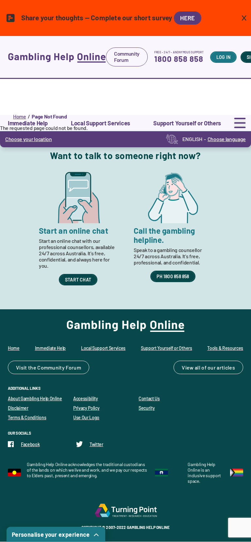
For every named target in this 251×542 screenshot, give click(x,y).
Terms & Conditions (27, 417)
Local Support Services (103, 348)
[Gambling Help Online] (57, 57)
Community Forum (127, 56)
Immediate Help (50, 348)
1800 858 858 (178, 58)
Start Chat (78, 279)
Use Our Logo (86, 417)
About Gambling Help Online (35, 398)
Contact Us (149, 398)
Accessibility (85, 398)
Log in (223, 57)
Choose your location (28, 139)
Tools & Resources (225, 348)
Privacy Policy (86, 408)
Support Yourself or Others (166, 348)
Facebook (30, 444)
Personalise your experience (51, 534)
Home (19, 116)
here (187, 18)
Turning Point (125, 510)
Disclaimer (18, 408)
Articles (226, 367)
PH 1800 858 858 (173, 276)
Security (147, 408)
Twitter (96, 444)
